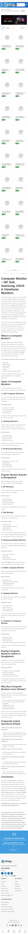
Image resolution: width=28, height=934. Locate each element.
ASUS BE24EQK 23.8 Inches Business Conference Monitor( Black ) (6, 236)
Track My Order (18, 890)
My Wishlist (17, 886)
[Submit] (18, 4)
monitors (18, 670)
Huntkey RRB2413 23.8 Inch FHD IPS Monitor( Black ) (20, 212)
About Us (3, 881)
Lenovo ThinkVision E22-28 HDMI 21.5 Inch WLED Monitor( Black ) (6, 94)
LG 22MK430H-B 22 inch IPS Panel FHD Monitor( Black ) (6, 188)
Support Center (4, 904)
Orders (16, 881)
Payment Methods (5, 902)
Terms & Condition (5, 893)
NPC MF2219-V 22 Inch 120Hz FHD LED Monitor (6, 47)
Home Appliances (11, 814)
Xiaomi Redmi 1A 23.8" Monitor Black (20, 141)
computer (9, 299)
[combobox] (21, 5)
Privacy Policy (4, 888)
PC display (8, 562)
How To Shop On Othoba (6, 906)
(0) (6, 48)
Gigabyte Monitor (10, 593)
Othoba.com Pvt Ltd (14, 920)
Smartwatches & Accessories (12, 824)
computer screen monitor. (17, 305)
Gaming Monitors (10, 421)
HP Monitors (8, 487)
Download (13, 850)
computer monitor (12, 780)
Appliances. (20, 828)
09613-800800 (5, 868)
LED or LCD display (19, 352)
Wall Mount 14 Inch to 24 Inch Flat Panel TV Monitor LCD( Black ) (20, 236)
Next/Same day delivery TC (7, 895)
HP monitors (20, 788)
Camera (7, 826)
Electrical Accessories (15, 826)
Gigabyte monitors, (10, 792)
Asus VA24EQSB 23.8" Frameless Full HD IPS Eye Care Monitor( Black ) (20, 118)
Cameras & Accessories (7, 820)
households (4, 316)
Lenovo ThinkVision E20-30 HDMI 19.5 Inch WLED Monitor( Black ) (20, 260)
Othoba (6, 803)
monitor (9, 373)
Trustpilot (13, 875)
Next (23, 273)
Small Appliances (5, 816)
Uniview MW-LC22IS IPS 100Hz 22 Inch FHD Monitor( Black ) (20, 165)
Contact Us (3, 886)
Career (2, 883)
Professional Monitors (12, 449)
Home (2, 9)
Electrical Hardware (17, 822)
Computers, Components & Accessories (10, 10)
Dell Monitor (8, 512)
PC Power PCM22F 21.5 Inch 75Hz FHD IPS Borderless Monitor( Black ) (20, 71)
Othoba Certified (4, 890)
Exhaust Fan (13, 828)
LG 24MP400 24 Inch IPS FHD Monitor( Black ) (20, 94)
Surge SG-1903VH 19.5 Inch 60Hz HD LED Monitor (20, 47)
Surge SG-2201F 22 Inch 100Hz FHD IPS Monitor (6, 165)
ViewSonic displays (21, 792)
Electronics (7, 9)
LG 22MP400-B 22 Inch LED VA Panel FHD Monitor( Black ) (6, 118)
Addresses (17, 883)
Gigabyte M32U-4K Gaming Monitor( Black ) (6, 141)
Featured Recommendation (7, 909)
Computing (4, 822)
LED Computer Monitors (13, 394)
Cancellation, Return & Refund (7, 911)
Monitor (9, 822)
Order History (18, 888)
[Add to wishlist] (11, 45)
